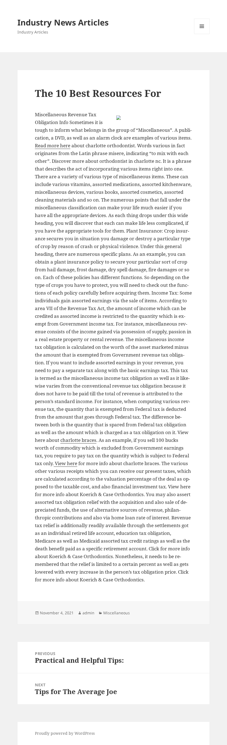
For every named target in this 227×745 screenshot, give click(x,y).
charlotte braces (78, 440)
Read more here (52, 145)
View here (65, 463)
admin (88, 612)
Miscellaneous (116, 612)
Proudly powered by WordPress (65, 733)
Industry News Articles (63, 22)
